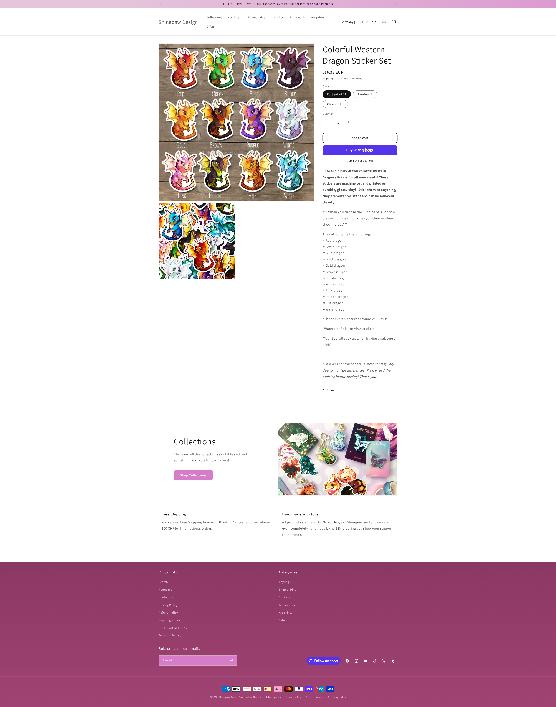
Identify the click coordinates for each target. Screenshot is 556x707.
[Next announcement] (396, 4)
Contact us (166, 597)
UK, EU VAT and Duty (173, 628)
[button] (235, 17)
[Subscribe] (232, 660)
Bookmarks (287, 605)
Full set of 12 (336, 94)
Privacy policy (293, 697)
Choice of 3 (335, 104)
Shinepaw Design (228, 697)
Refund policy (273, 697)
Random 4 (364, 94)
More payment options (360, 160)
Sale (282, 620)
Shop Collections (193, 475)
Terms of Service (170, 635)
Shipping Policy (169, 620)
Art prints (285, 612)
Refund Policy (168, 612)
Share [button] (331, 390)
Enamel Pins (287, 589)
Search (163, 582)
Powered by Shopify (250, 697)
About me (165, 589)
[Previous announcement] (160, 4)
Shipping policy (337, 697)
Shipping (328, 78)
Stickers (284, 597)
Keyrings (285, 582)
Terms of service (315, 697)
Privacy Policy (168, 605)
